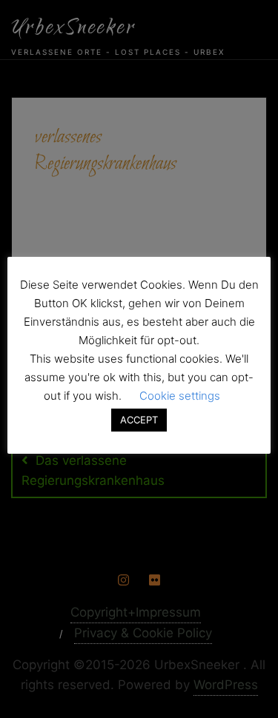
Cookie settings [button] (179, 396)
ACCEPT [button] (139, 420)
